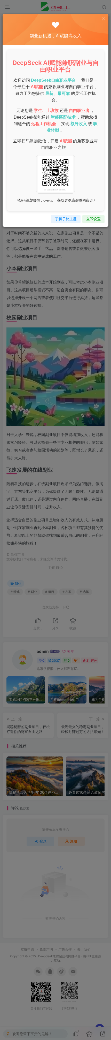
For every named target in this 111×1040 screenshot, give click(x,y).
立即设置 (93, 219)
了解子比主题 (66, 219)
